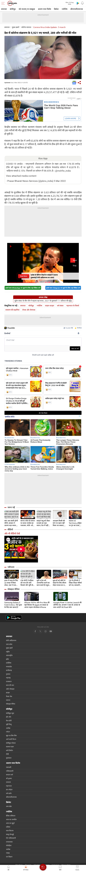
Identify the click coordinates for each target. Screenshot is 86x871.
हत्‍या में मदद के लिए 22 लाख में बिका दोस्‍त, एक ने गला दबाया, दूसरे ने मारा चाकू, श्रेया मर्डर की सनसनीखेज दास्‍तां (11, 582)
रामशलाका (9, 842)
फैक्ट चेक (9, 696)
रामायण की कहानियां (12, 310)
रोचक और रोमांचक (28, 310)
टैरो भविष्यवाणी (11, 838)
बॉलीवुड (13, 9)
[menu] (3, 3)
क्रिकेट (56, 9)
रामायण (8, 782)
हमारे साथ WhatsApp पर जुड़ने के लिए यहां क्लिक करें (22, 288)
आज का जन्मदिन (11, 819)
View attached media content (21, 176)
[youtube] (46, 631)
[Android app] (14, 617)
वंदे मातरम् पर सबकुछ (27, 9)
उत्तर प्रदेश (9, 644)
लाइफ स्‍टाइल (49, 305)
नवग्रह (8, 853)
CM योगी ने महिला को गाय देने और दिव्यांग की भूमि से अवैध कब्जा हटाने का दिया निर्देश (27, 582)
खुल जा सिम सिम (11, 735)
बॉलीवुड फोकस (11, 743)
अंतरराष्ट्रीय (9, 655)
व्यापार (8, 700)
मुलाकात (8, 758)
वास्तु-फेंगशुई (10, 834)
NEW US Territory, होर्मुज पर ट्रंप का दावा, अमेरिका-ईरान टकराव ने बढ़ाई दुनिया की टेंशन (75, 523)
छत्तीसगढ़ (9, 670)
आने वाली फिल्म (11, 739)
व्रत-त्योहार (9, 789)
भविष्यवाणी (9, 771)
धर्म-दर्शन (9, 793)
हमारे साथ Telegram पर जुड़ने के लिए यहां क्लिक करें (63, 288)
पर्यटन (8, 732)
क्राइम (8, 692)
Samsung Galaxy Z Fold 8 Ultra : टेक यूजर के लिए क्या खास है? (13, 604)
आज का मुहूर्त (10, 823)
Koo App (43, 158)
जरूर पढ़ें (11, 507)
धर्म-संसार (60, 305)
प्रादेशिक (8, 663)
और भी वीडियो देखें (12, 533)
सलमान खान (10, 746)
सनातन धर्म (9, 774)
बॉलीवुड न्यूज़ (10, 713)
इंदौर (7, 659)
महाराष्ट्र (8, 678)
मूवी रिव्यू (9, 724)
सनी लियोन (9, 750)
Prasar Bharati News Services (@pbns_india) (30, 181)
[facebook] (35, 631)
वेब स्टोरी (9, 720)
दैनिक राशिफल (10, 816)
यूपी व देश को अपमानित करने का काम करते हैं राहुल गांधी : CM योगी (43, 582)
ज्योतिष (64, 9)
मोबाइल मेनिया (13, 589)
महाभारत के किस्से (72, 305)
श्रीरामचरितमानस (76, 9)
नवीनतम (11, 567)
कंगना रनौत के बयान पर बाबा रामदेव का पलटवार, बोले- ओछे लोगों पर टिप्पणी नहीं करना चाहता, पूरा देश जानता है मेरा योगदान (27, 523)
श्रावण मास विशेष (44, 9)
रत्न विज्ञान (9, 857)
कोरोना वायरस (26, 27)
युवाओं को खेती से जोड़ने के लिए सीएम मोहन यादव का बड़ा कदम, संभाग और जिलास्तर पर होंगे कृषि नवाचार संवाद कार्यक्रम (59, 582)
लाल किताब (9, 830)
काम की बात (10, 685)
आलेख (8, 728)
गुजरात (8, 674)
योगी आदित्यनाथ (11, 640)
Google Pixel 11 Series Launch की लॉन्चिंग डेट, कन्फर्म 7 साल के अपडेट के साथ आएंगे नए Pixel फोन (67, 604)
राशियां (8, 827)
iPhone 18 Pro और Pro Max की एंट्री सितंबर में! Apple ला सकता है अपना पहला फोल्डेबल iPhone (37, 604)
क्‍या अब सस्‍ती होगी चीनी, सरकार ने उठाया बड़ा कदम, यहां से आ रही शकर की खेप (11, 523)
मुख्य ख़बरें (15, 27)
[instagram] (51, 631)
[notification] (82, 3)
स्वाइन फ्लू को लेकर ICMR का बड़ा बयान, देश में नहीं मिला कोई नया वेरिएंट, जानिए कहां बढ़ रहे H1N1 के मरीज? (43, 523)
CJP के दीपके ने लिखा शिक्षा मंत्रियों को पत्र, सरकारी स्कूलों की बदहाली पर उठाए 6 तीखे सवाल (75, 582)
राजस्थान (9, 681)
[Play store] (78, 3)
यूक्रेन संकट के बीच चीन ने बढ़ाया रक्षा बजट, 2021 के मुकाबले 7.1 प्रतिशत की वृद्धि (43, 301)
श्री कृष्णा (9, 778)
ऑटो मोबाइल (10, 689)
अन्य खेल (9, 806)
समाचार (4, 9)
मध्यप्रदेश (9, 666)
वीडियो (10, 529)
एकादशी (8, 767)
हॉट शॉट (8, 717)
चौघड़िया (8, 845)
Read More (23, 276)
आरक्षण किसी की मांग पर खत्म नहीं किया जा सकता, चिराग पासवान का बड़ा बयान (59, 523)
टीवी (7, 754)
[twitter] (40, 631)
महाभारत (9, 786)
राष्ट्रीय (8, 652)
